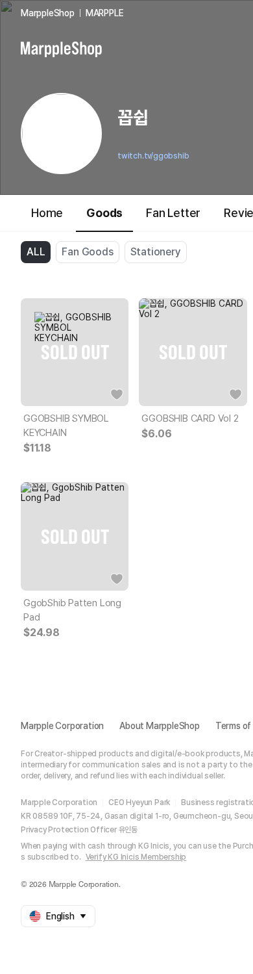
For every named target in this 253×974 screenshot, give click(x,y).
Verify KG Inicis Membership (136, 857)
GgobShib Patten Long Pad (72, 610)
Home (47, 213)
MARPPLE (105, 13)
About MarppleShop (159, 726)
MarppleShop (48, 13)
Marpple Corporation (62, 726)
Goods (104, 213)
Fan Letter (173, 213)
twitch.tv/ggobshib (153, 155)
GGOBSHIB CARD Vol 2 (189, 418)
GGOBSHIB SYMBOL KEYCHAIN (66, 426)
